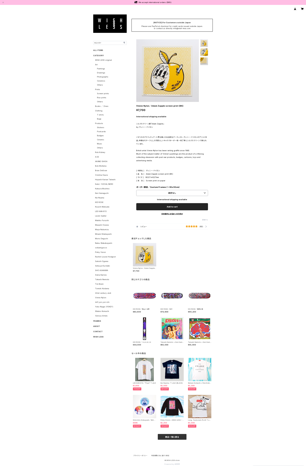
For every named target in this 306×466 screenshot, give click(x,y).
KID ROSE (99, 202)
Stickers (100, 127)
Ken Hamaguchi (102, 193)
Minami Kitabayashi (103, 234)
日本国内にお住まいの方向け (172, 214)
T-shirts (100, 115)
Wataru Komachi (102, 311)
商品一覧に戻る (172, 437)
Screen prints (103, 93)
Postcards (101, 131)
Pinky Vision (100, 252)
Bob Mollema (101, 166)
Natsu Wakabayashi (103, 243)
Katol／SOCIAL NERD (104, 184)
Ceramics (101, 81)
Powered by (169, 464)
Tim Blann (99, 284)
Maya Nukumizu (102, 229)
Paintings (101, 69)
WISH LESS (98, 337)
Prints (97, 89)
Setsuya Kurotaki (102, 266)
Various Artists (101, 316)
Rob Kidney (100, 152)
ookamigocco (101, 248)
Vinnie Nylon (100, 298)
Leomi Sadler (101, 216)
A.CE (97, 157)
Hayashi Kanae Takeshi (105, 180)
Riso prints (101, 98)
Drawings (101, 73)
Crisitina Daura (101, 175)
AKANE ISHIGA (101, 161)
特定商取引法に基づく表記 (160, 455)
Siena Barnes (101, 275)
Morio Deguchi (101, 239)
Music (99, 144)
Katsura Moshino (102, 189)
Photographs (102, 77)
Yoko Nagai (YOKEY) (104, 307)
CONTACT (98, 332)
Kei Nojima (99, 198)
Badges (100, 136)
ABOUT (96, 326)
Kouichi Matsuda (102, 207)
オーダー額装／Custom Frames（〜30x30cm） (158, 187)
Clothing (98, 111)
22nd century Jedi (103, 293)
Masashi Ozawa (102, 225)
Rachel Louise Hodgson (105, 257)
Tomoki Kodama (102, 288)
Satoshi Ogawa (101, 261)
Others (100, 85)
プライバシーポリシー (140, 455)
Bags (99, 119)
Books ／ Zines (101, 106)
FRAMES (97, 321)
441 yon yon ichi (102, 302)
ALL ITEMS (98, 50)
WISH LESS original (103, 60)
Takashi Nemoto (102, 279)
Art (96, 65)
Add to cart (172, 207)
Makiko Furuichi (102, 220)
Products (99, 123)
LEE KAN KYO (101, 211)
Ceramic (100, 140)
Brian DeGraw (101, 170)
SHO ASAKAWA (101, 270)
